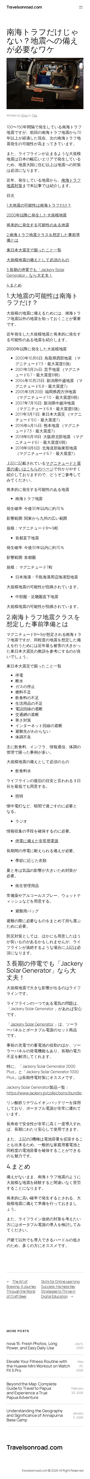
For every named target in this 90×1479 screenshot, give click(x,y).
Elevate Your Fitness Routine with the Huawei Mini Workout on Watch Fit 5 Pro (38, 1366)
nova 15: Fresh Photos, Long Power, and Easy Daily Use (32, 1345)
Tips (34, 115)
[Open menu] (80, 7)
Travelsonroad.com (24, 7)
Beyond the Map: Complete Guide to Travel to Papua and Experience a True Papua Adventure (32, 1391)
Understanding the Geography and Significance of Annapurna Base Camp (35, 1415)
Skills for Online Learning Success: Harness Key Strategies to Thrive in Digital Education (60, 1289)
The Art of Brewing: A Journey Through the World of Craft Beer (21, 1289)
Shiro (24, 115)
